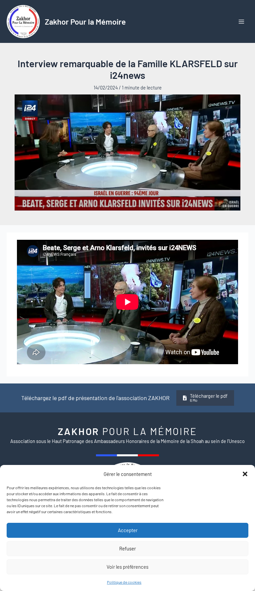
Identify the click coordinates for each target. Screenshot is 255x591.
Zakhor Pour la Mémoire (85, 21)
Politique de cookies (124, 582)
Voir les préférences (127, 567)
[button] (245, 474)
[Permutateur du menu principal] (241, 22)
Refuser (127, 548)
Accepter (127, 530)
